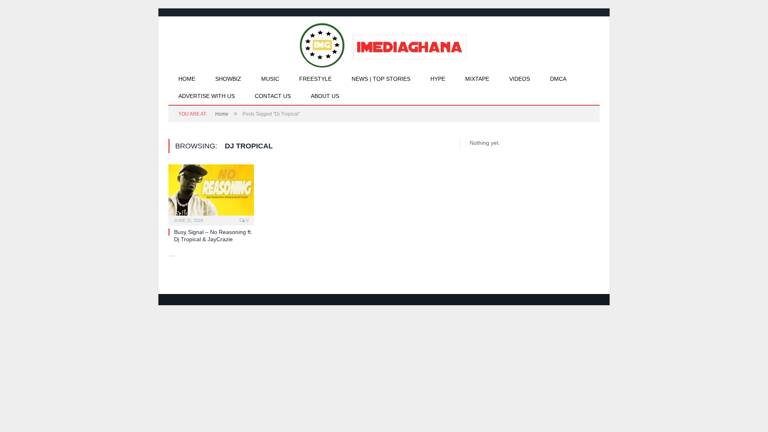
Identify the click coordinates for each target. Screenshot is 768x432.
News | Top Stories (381, 79)
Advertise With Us (206, 96)
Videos (519, 79)
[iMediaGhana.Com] (384, 43)
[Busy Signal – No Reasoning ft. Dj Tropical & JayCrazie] (211, 192)
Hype (437, 79)
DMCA (558, 79)
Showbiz (228, 79)
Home (186, 79)
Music (270, 79)
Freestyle (315, 79)
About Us (325, 96)
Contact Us (273, 96)
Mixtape (477, 79)
